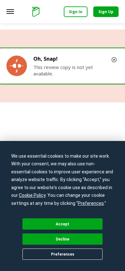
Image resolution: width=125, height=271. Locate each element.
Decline (62, 239)
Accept (62, 224)
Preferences (62, 254)
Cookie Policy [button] (32, 195)
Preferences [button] (91, 203)
